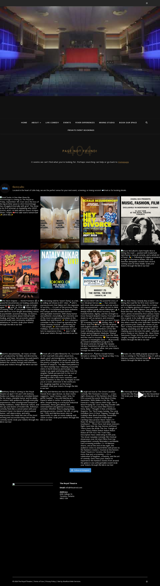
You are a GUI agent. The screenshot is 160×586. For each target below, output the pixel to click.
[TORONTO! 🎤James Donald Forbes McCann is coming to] (100, 356)
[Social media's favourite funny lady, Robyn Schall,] (19, 274)
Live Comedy (52, 122)
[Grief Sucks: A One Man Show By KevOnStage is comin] (19, 206)
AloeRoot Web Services (71, 581)
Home (24, 122)
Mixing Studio (107, 122)
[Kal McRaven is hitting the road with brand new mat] (100, 274)
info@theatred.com (74, 487)
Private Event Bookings (81, 130)
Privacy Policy (51, 581)
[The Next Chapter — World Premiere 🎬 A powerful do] (19, 313)
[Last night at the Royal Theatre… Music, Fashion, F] (60, 222)
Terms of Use (39, 581)
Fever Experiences (85, 122)
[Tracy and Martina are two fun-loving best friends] (60, 406)
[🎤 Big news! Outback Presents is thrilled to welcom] (60, 269)
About (35, 122)
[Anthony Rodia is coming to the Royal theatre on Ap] (19, 407)
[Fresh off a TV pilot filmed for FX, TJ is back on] (60, 371)
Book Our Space (128, 122)
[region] (80, 51)
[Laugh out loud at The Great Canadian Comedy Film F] (100, 428)
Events (67, 122)
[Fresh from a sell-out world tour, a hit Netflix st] (100, 220)
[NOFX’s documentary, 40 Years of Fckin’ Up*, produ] (19, 359)
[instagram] (147, 3)
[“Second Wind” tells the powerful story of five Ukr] (100, 325)
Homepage (123, 162)
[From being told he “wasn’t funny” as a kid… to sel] (60, 317)
